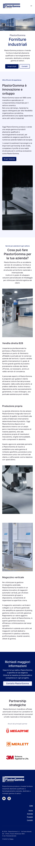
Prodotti (30, 817)
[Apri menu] (31, 5)
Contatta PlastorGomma (17, 683)
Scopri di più (11, 66)
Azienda (30, 814)
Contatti (25, 66)
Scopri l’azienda (9, 159)
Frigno (11, 839)
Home (31, 810)
